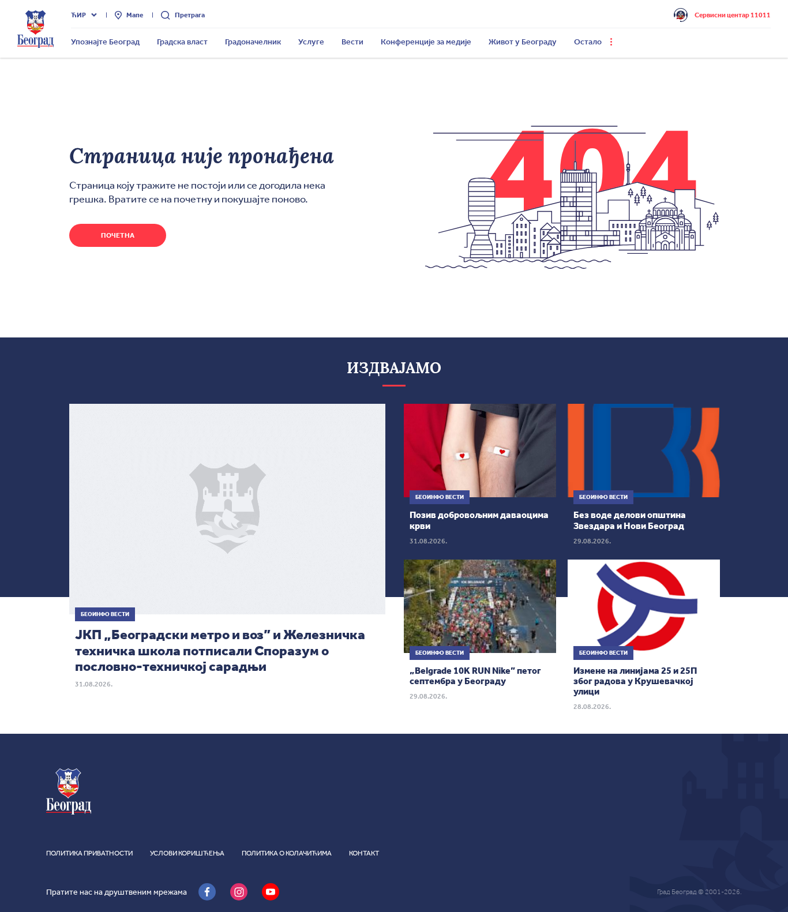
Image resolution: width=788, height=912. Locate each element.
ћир (78, 15)
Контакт (364, 853)
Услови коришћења (187, 853)
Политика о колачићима (287, 853)
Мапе (134, 15)
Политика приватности (89, 853)
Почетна (117, 235)
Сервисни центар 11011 (733, 15)
